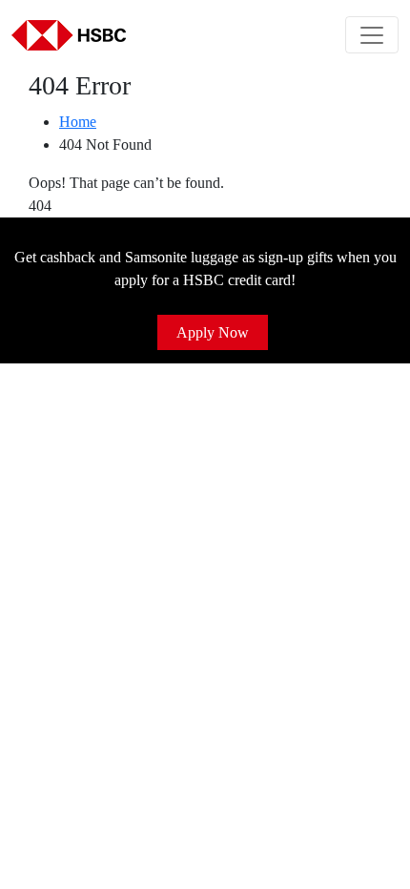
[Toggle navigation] (372, 34)
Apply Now (212, 332)
